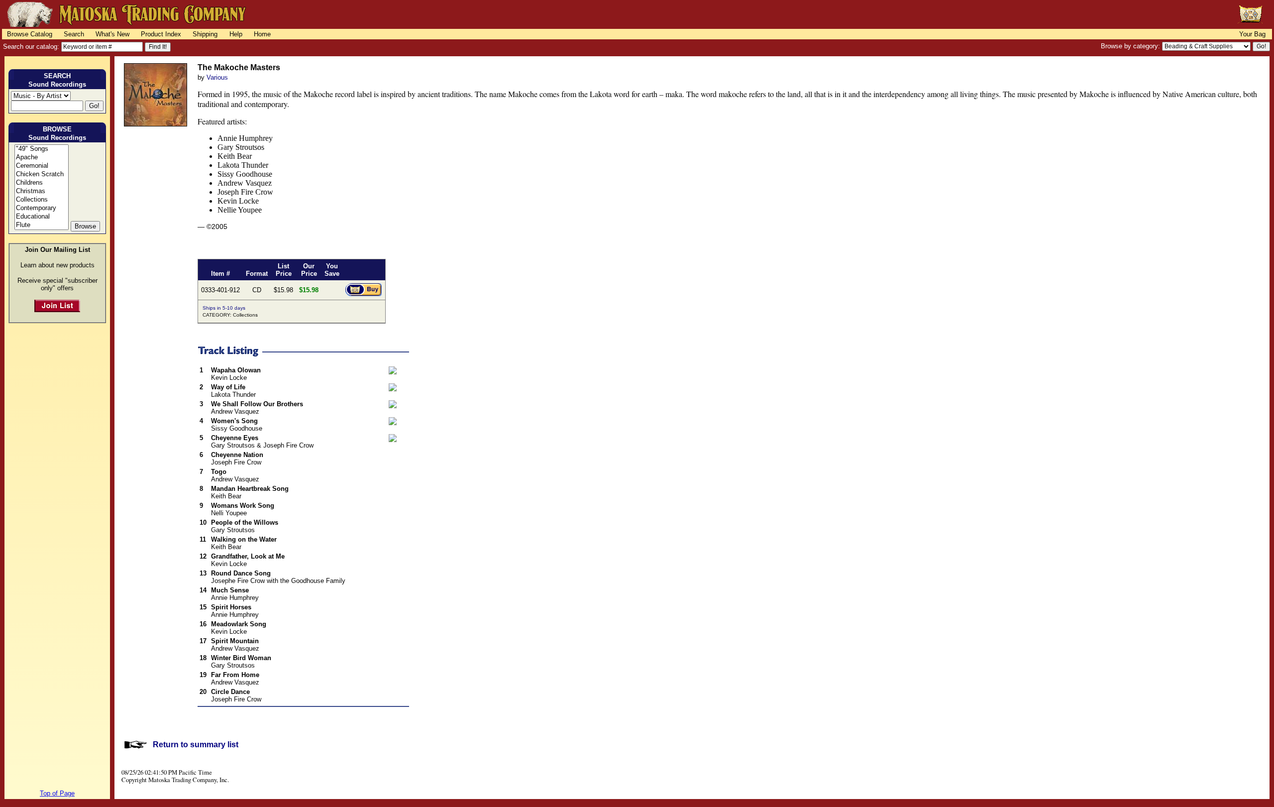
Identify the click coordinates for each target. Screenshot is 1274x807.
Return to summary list (195, 744)
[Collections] (41, 200)
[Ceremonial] (41, 166)
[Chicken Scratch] (41, 174)
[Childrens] (41, 183)
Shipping (205, 34)
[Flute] (41, 225)
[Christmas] (41, 191)
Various (217, 77)
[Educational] (41, 217)
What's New (112, 34)
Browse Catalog (29, 34)
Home (262, 34)
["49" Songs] (41, 149)
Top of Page (57, 793)
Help (235, 34)
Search (74, 34)
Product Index (161, 34)
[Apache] (41, 157)
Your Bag (1252, 34)
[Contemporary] (41, 208)
